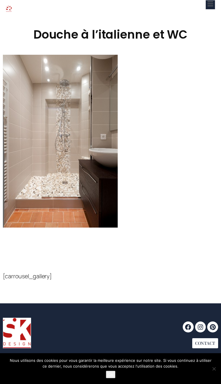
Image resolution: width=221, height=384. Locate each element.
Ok (110, 374)
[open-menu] (210, 5)
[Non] (214, 369)
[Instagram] (200, 326)
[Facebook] (188, 326)
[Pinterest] (212, 326)
